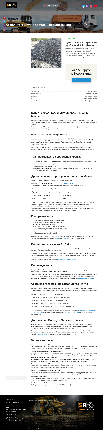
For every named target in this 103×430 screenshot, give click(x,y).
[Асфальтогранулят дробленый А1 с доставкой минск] (46, 53)
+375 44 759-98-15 (52, 5)
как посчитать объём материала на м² (68, 259)
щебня (64, 238)
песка (58, 238)
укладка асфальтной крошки (85, 278)
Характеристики (11, 378)
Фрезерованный (67, 183)
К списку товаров (13, 382)
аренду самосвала (73, 312)
